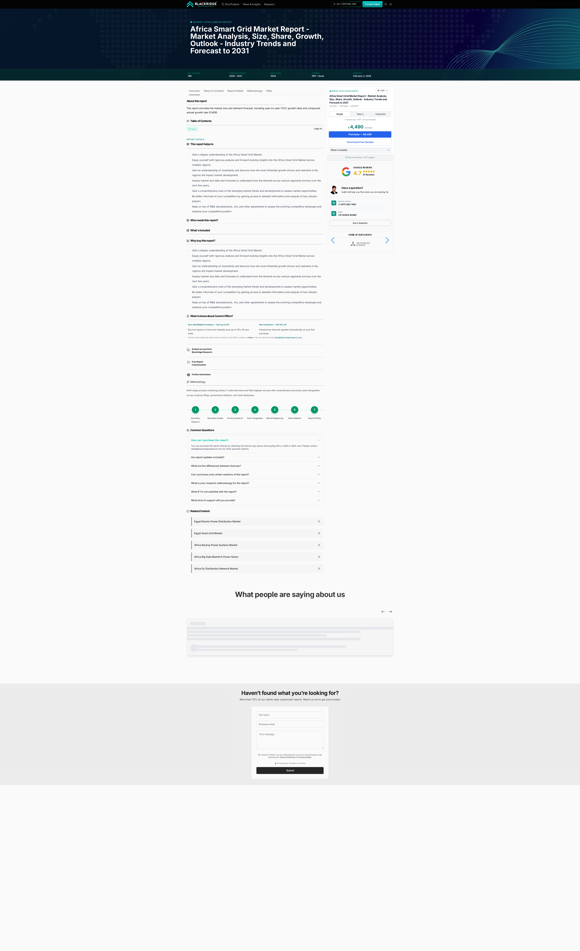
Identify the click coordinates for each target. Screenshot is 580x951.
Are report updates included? (207, 457)
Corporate (380, 114)
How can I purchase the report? (210, 440)
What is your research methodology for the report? (220, 483)
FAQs (269, 90)
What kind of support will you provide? (213, 500)
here (250, 337)
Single (339, 114)
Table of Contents (213, 90)
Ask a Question (360, 223)
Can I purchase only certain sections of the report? (220, 474)
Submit (290, 770)
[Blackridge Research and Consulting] (202, 4)
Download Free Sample (360, 142)
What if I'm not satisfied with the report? (214, 491)
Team (360, 114)
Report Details (235, 90)
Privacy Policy (305, 757)
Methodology (255, 90)
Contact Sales (372, 4)
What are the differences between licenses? (216, 465)
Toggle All (318, 129)
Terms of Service (287, 757)
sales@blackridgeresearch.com (288, 337)
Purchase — (360, 134)
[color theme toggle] (390, 4)
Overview (194, 90)
